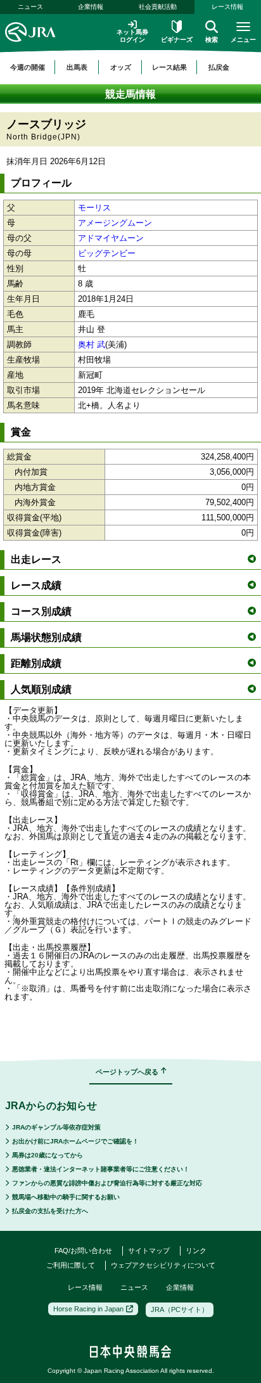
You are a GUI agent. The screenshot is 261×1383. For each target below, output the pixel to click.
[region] (130, 67)
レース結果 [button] (169, 67)
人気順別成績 (41, 689)
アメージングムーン (115, 223)
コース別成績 (41, 611)
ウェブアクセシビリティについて (163, 1265)
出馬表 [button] (77, 67)
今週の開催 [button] (27, 67)
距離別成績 (36, 663)
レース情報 (85, 1287)
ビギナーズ (177, 39)
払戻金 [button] (218, 67)
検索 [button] (211, 39)
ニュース (30, 6)
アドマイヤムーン (111, 238)
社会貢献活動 (158, 6)
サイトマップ (149, 1250)
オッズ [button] (120, 67)
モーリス (94, 207)
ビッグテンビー (107, 253)
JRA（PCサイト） (179, 1309)
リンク (196, 1250)
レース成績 (36, 585)
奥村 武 (91, 344)
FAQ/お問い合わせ (83, 1250)
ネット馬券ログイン (132, 36)
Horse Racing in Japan (88, 1309)
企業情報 (90, 6)
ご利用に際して (70, 1265)
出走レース (36, 559)
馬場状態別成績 (46, 637)
